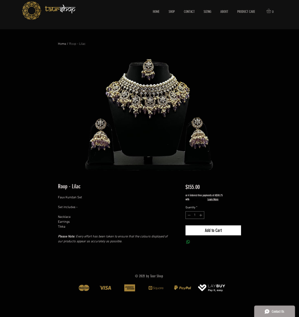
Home (62, 44)
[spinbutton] (195, 215)
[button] (271, 11)
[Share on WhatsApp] (188, 241)
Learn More (212, 199)
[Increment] (201, 215)
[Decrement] (188, 215)
